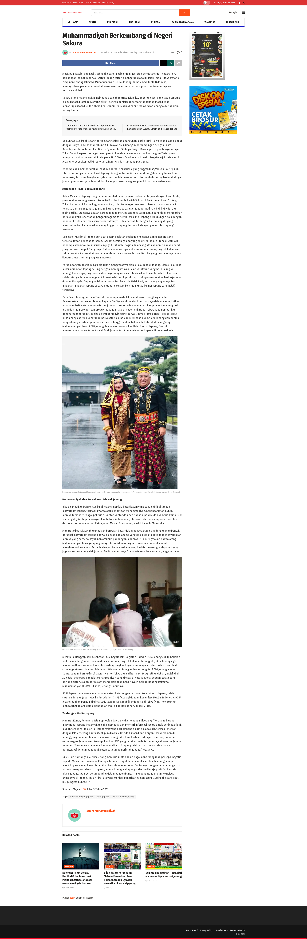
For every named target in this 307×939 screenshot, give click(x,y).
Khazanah (112, 22)
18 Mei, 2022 (110, 888)
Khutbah (156, 22)
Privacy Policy (108, 3)
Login (234, 12)
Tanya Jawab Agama (183, 22)
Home (75, 22)
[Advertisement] (217, 162)
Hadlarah (134, 22)
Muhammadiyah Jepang (81, 797)
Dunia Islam (122, 52)
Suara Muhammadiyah (84, 52)
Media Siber (78, 3)
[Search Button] (184, 12)
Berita (92, 22)
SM (85, 789)
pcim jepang (103, 797)
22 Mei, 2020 (107, 52)
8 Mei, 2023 (69, 888)
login (72, 897)
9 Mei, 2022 (152, 881)
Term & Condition (92, 3)
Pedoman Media (237, 930)
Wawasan (210, 22)
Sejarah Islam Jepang (124, 797)
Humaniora (232, 22)
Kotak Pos (191, 930)
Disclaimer (66, 3)
